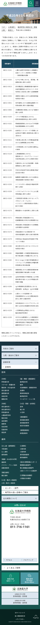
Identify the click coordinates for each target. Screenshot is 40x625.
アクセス (9, 560)
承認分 (10, 30)
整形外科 (5, 418)
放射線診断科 (24, 423)
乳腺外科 (5, 429)
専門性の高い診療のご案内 (16, 492)
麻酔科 (4, 424)
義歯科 (4, 462)
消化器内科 (5, 390)
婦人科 (22, 409)
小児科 (22, 412)
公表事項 (11, 27)
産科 (21, 406)
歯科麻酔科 (24, 457)
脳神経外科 (24, 396)
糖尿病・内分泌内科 (8, 387)
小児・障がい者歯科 (8, 483)
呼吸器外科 (5, 412)
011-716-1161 (20, 527)
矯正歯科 (5, 475)
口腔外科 (23, 452)
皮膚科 (22, 390)
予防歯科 (5, 449)
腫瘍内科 (5, 399)
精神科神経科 (24, 393)
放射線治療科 (24, 420)
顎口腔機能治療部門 (27, 468)
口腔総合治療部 (25, 478)
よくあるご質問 (13, 567)
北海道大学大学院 (20, 595)
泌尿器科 (5, 421)
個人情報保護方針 (20, 616)
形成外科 (5, 426)
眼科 (21, 385)
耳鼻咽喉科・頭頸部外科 (28, 387)
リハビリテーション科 (27, 399)
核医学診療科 (24, 425)
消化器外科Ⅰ (6, 406)
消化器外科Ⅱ (6, 409)
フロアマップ (28, 560)
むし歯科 (5, 452)
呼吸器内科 (5, 382)
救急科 (4, 432)
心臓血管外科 (6, 415)
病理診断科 (24, 433)
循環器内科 (5, 393)
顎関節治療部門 (25, 465)
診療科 (8, 367)
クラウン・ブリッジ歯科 (9, 465)
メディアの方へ (20, 619)
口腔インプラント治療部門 (28, 471)
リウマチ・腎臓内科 (8, 385)
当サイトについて (20, 613)
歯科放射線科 (24, 454)
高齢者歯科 (5, 468)
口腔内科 (23, 449)
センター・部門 (11, 488)
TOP (3, 27)
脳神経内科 (24, 382)
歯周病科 (5, 454)
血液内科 (5, 396)
